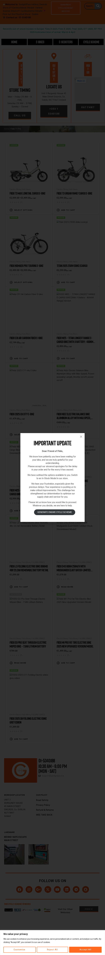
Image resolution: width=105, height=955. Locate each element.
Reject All (52, 949)
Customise (19, 949)
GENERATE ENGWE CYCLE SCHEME (54, 512)
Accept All (85, 949)
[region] (52, 942)
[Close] (81, 436)
